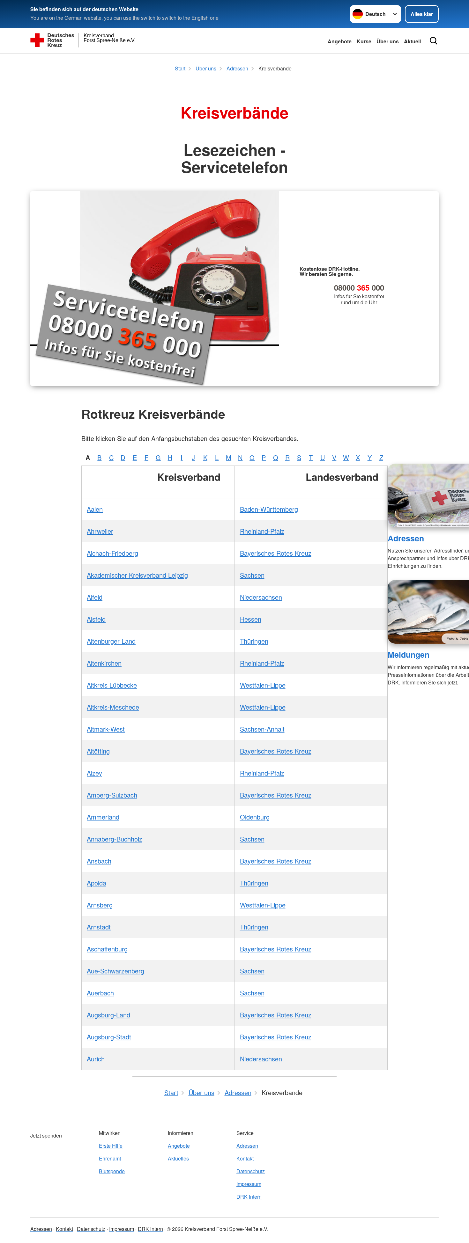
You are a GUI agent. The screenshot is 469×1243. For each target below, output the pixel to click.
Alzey (94, 772)
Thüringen (254, 641)
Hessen (250, 619)
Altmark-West (106, 729)
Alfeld (94, 597)
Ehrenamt (110, 1158)
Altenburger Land (111, 641)
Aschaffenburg (107, 948)
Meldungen (408, 654)
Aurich (96, 1058)
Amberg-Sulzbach (112, 794)
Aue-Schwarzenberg (115, 970)
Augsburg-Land (108, 1014)
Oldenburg (255, 816)
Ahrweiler (100, 531)
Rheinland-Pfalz (262, 531)
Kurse (364, 41)
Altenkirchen (104, 663)
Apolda (96, 882)
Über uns (387, 41)
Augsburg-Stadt (109, 1036)
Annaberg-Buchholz (114, 838)
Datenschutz (250, 1171)
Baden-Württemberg (269, 509)
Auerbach (100, 992)
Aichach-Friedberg (112, 553)
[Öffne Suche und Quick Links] (433, 41)
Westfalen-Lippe (263, 685)
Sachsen (252, 575)
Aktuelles (178, 1158)
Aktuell (412, 41)
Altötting (98, 750)
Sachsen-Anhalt (262, 729)
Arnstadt (99, 926)
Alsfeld (96, 619)
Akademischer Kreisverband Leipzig (137, 575)
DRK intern (249, 1196)
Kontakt (245, 1158)
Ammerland (103, 816)
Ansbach (99, 860)
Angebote (340, 41)
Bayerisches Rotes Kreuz (275, 553)
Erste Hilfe (111, 1145)
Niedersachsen (261, 597)
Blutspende (112, 1171)
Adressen (406, 538)
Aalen (95, 509)
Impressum (248, 1184)
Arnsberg (100, 904)
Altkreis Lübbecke (112, 685)
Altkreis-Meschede (113, 707)
